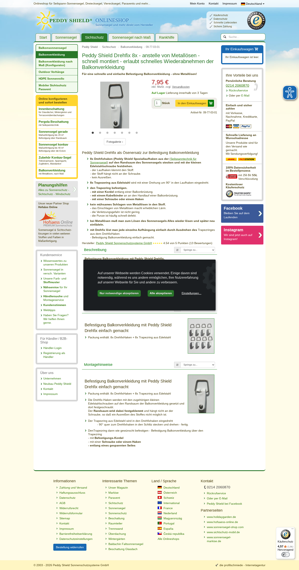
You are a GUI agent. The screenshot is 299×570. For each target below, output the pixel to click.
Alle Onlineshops (168, 538)
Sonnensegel (66, 37)
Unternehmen (52, 378)
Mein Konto (197, 3)
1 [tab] (93, 133)
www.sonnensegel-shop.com (225, 527)
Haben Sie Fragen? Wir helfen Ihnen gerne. (56, 319)
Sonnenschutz (117, 513)
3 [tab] (107, 133)
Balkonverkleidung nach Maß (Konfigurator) (56, 63)
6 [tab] (129, 133)
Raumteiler (115, 523)
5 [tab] (122, 133)
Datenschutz (67, 497)
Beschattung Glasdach (122, 549)
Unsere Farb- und (54, 280)
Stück (166, 103)
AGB (62, 503)
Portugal (168, 523)
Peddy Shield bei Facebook (224, 503)
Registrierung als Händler (54, 354)
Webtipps (49, 310)
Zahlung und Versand (73, 487)
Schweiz (168, 497)
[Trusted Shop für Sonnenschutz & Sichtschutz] (238, 193)
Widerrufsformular (71, 513)
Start (43, 37)
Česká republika (173, 533)
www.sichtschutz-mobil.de (223, 532)
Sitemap (64, 518)
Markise (113, 492)
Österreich (170, 492)
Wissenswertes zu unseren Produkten (55, 262)
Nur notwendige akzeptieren (119, 293)
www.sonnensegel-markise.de (219, 539)
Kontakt (213, 3)
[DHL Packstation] (247, 159)
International (171, 503)
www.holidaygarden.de (221, 516)
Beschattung (116, 518)
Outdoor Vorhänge (51, 71)
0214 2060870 (237, 85)
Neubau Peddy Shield (57, 383)
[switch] (286, 554)
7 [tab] (137, 133)
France (168, 508)
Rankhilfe (166, 37)
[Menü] (292, 529)
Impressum (230, 3)
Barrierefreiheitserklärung (75, 533)
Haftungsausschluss (72, 492)
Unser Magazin (118, 487)
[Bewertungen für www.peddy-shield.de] (158, 243)
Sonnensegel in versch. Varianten (54, 271)
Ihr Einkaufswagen (239, 49)
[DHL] (231, 159)
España (168, 528)
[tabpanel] (114, 105)
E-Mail (239, 95)
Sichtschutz (94, 37)
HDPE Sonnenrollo (51, 78)
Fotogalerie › (115, 141)
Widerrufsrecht (68, 508)
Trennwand (115, 528)
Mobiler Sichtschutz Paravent (52, 87)
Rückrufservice (238, 90)
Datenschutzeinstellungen (76, 538)
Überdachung (117, 533)
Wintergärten (116, 538)
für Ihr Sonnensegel (55, 289)
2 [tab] (100, 133)
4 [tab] (115, 133)
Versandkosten (181, 87)
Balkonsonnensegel (53, 47)
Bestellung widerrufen (70, 547)
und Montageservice (55, 298)
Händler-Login (52, 348)
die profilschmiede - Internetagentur (242, 565)
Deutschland (254, 3)
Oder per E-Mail (217, 498)
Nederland (170, 513)
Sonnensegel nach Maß (131, 37)
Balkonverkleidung (52, 54)
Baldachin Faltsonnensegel (125, 544)
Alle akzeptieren (161, 293)
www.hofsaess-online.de (222, 522)
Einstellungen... (191, 293)
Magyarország (172, 518)
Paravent (114, 497)
